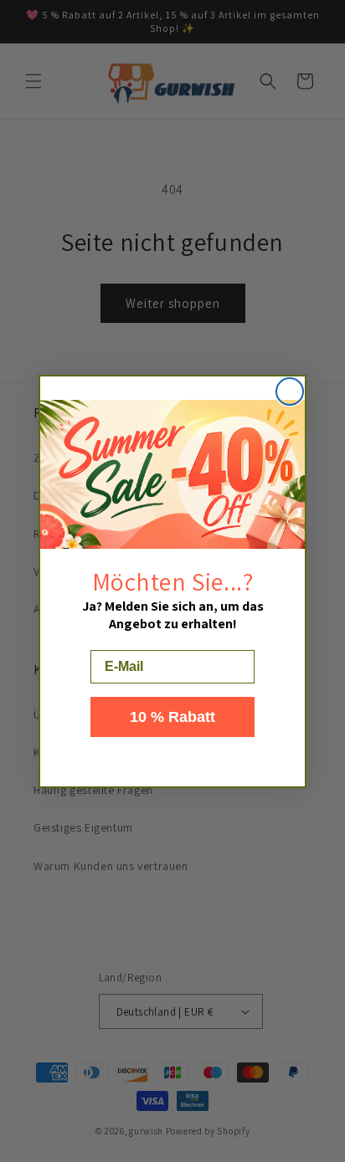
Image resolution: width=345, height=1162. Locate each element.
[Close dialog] (289, 391)
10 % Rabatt (172, 717)
